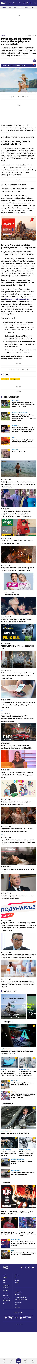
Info (4, 1275)
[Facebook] (22, 1267)
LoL (2, 1209)
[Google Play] (11, 1317)
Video (16, 1275)
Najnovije (12, 3)
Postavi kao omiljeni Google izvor (13, 65)
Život (4, 1282)
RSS (16, 1305)
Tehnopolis (6, 1298)
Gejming (13, 1092)
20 (8, 437)
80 (8, 412)
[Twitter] (26, 1267)
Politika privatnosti (21, 1299)
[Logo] (3, 3)
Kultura (5, 1290)
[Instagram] (29, 1267)
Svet (13, 437)
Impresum (18, 1294)
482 (8, 400)
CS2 (2, 1230)
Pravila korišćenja (20, 1297)
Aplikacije (18, 1302)
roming (5, 379)
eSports (5, 1295)
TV (15, 1277)
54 (8, 425)
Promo (3, 35)
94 (8, 450)
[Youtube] (33, 1267)
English (17, 1280)
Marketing (18, 1292)
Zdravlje (6, 1285)
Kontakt (17, 1307)
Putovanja (6, 1288)
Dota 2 (13, 1250)
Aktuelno (4, 1069)
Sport (5, 1277)
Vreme (17, 1282)
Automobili (6, 1300)
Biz (4, 1280)
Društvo (15, 449)
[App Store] (26, 1317)
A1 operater (15, 379)
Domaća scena (15, 1239)
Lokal (4, 1303)
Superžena (6, 1293)
